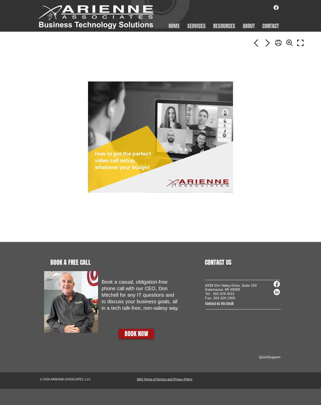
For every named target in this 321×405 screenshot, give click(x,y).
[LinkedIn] (277, 292)
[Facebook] (276, 7)
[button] (196, 25)
